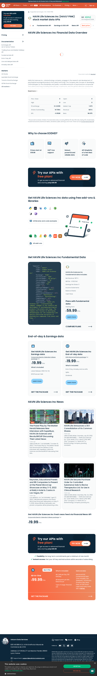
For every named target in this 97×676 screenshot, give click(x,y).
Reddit (70, 640)
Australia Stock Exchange (10, 77)
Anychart (93, 74)
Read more (33, 669)
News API (75, 25)
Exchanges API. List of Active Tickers (8, 46)
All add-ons (37, 243)
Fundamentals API (7, 55)
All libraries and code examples (45, 221)
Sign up (91, 5)
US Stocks (5, 74)
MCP (33, 5)
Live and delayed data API (10, 61)
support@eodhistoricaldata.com (34, 658)
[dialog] (48, 668)
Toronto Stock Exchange (10, 80)
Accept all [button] (77, 666)
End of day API (6, 58)
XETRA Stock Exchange (9, 83)
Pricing (4, 35)
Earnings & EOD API (61, 25)
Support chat (58, 640)
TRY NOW (13, 26)
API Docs (16, 5)
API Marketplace (45, 5)
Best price (86, 25)
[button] (33, 671)
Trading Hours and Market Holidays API (13, 51)
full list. (82, 588)
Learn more (65, 1)
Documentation (8, 41)
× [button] (95, 663)
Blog (78, 640)
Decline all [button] (77, 671)
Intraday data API (7, 65)
